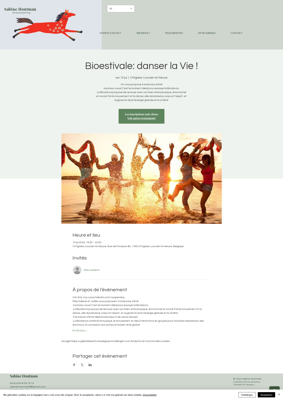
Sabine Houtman (24, 376)
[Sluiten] (279, 394)
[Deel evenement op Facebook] (74, 365)
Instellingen (247, 394)
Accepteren (266, 394)
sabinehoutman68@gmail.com (28, 387)
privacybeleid (149, 394)
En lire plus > (80, 330)
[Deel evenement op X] (82, 365)
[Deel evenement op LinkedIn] (90, 365)
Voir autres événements (141, 118)
